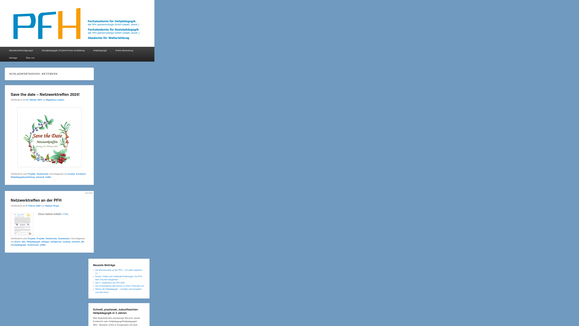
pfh (82, 242)
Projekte (31, 174)
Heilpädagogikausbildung (23, 177)
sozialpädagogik (18, 245)
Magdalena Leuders (55, 100)
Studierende (42, 174)
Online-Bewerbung (124, 50)
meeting (66, 242)
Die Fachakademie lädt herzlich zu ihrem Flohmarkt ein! (119, 286)
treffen (48, 177)
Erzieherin (81, 174)
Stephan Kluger (52, 206)
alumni (17, 242)
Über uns (30, 58)
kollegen (45, 242)
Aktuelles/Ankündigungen (21, 50)
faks (23, 242)
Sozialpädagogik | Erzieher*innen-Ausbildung (63, 50)
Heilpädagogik (100, 50)
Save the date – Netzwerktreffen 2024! (45, 94)
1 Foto (64, 214)
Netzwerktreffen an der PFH (36, 200)
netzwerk (40, 177)
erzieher (71, 174)
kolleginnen (56, 242)
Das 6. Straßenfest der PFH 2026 (110, 283)
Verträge (13, 58)
